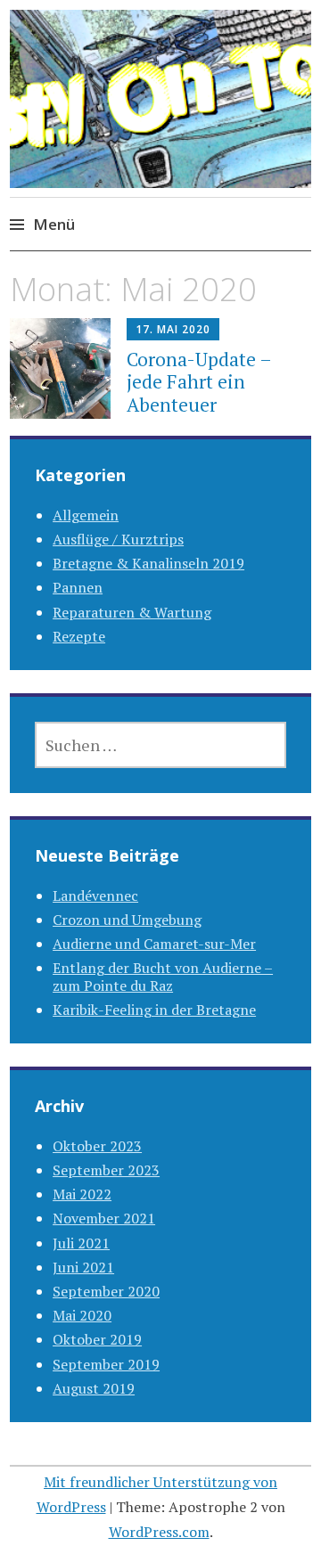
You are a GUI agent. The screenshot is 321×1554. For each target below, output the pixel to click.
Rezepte (79, 636)
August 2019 (94, 1388)
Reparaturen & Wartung (132, 612)
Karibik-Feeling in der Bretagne (154, 1009)
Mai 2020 (82, 1315)
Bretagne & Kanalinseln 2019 (148, 563)
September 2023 (106, 1170)
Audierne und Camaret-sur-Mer (154, 943)
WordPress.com (159, 1532)
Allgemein (86, 515)
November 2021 (104, 1218)
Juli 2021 (81, 1243)
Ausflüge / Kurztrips (118, 539)
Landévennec (95, 895)
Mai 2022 (82, 1194)
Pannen (78, 587)
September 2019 (106, 1364)
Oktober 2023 (97, 1146)
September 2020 (106, 1291)
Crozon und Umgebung (127, 919)
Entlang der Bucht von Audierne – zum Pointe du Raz (163, 976)
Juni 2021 (83, 1267)
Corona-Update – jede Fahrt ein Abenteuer (199, 381)
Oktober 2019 (97, 1339)
